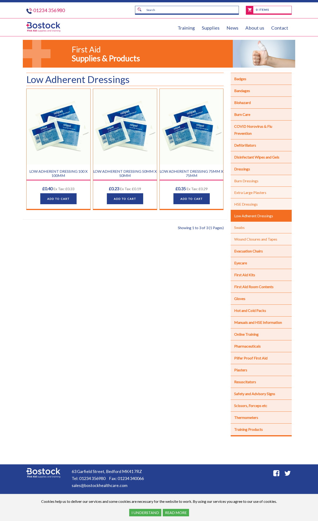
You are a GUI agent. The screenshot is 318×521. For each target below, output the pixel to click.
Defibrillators (245, 145)
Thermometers (246, 417)
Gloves (239, 298)
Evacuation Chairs (248, 251)
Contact (279, 28)
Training (186, 28)
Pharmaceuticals (247, 346)
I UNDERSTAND (145, 512)
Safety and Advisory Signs (254, 393)
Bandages (242, 90)
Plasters (240, 370)
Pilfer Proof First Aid (250, 358)
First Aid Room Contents (254, 286)
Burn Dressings (246, 181)
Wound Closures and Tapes (255, 239)
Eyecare (240, 263)
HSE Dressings (246, 204)
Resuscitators (245, 382)
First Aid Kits (244, 275)
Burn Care (242, 114)
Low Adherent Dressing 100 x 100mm (58, 173)
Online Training (246, 334)
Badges (240, 78)
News (232, 28)
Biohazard (242, 102)
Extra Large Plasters (250, 192)
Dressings (242, 169)
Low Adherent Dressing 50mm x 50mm (125, 173)
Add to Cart (58, 198)
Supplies (211, 28)
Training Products (248, 429)
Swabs (239, 227)
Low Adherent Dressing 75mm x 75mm (191, 173)
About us (254, 28)
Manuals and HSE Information (258, 322)
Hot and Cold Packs (250, 310)
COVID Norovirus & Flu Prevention (253, 129)
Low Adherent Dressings (253, 216)
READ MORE (176, 512)
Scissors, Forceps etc (250, 405)
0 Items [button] (262, 9)
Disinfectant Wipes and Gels (256, 157)
